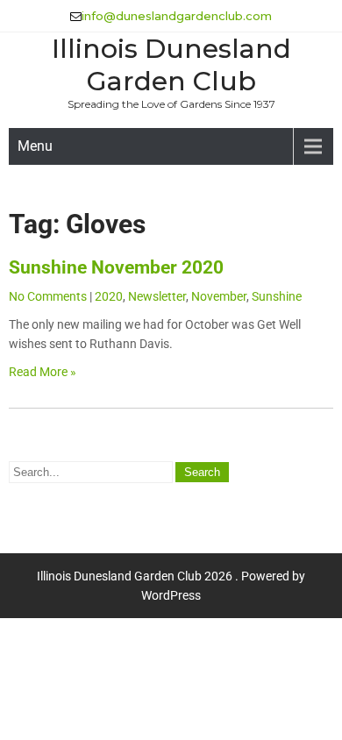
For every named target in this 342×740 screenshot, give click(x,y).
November (218, 296)
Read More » (42, 372)
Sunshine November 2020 (116, 267)
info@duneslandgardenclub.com (177, 16)
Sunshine (277, 296)
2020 (109, 296)
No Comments (48, 296)
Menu (35, 146)
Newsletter (157, 296)
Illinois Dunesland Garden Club (171, 64)
